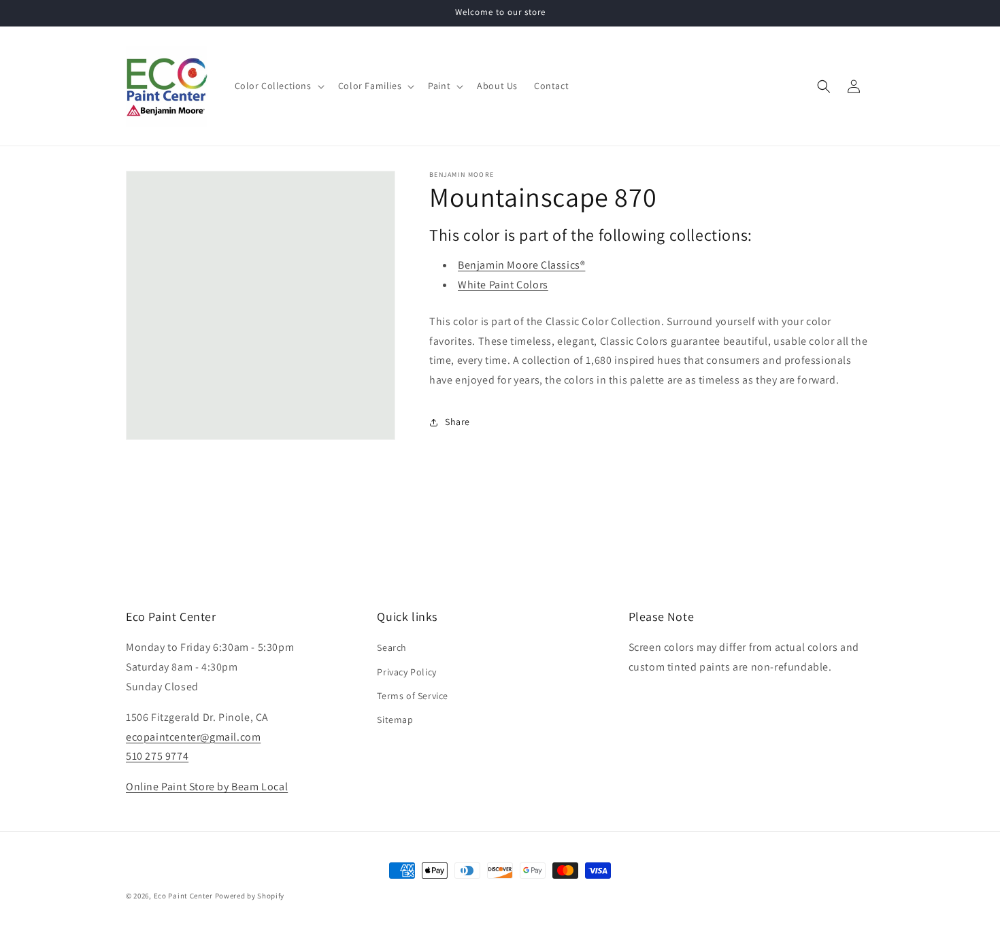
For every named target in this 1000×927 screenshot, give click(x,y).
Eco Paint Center (183, 895)
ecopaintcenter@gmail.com (193, 737)
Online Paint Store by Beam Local (207, 786)
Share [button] (457, 422)
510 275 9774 (157, 756)
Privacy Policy (406, 672)
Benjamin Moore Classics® (521, 265)
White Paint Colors (503, 284)
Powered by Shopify (250, 895)
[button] (278, 85)
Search (392, 647)
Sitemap (395, 719)
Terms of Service (412, 696)
